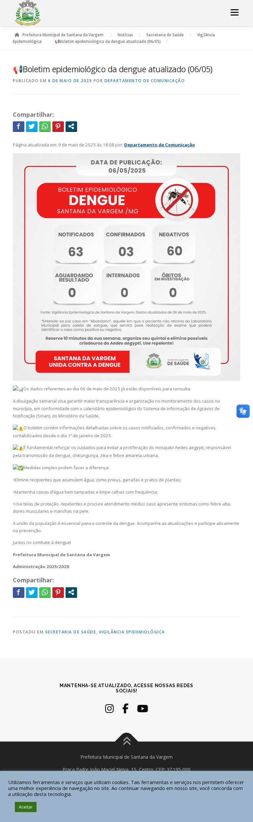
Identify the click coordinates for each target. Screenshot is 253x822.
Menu (234, 12)
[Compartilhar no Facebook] (18, 126)
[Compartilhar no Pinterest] (58, 126)
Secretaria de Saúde (70, 632)
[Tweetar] (32, 126)
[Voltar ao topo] (126, 741)
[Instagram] (109, 708)
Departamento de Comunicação (144, 80)
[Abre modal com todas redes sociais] (71, 126)
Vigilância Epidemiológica (132, 632)
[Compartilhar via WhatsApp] (45, 126)
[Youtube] (142, 708)
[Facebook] (125, 708)
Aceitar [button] (26, 807)
